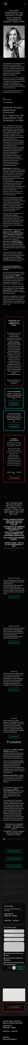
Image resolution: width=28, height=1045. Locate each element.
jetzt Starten (14, 404)
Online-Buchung (14, 478)
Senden (20, 968)
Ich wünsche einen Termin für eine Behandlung (13, 959)
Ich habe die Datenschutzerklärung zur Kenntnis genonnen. (14, 963)
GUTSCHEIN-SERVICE (14, 851)
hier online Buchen (14, 1007)
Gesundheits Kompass (14, 578)
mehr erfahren (14, 596)
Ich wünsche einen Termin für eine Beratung (13, 954)
